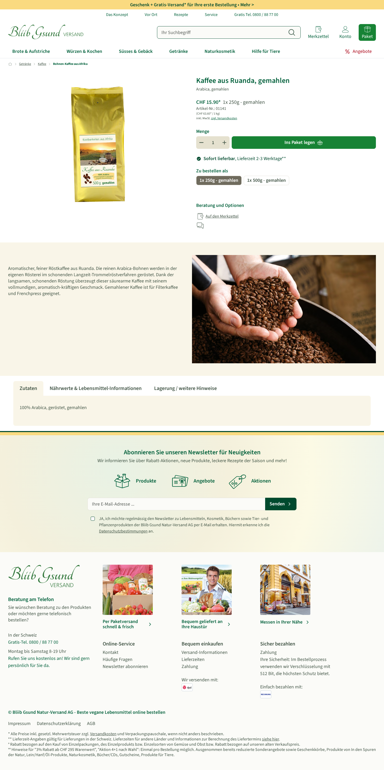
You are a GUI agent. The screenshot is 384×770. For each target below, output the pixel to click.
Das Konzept (117, 15)
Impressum (19, 723)
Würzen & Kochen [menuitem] (84, 51)
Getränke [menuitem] (178, 51)
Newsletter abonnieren (125, 666)
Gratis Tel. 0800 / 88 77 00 (256, 15)
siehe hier (270, 739)
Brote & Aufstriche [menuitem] (31, 51)
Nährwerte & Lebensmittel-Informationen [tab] (96, 388)
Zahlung (190, 666)
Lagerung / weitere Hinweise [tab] (185, 388)
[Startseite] (51, 32)
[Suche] (291, 32)
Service (211, 15)
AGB (91, 723)
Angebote (362, 51)
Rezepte (181, 15)
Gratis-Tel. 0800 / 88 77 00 (33, 642)
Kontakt (110, 652)
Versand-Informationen (205, 652)
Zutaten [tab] (28, 388)
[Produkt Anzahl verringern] (201, 142)
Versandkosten (103, 734)
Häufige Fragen (117, 659)
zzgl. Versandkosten (224, 118)
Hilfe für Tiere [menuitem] (266, 51)
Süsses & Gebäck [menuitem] (136, 51)
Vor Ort (151, 15)
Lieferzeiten (193, 659)
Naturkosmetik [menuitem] (220, 51)
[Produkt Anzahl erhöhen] (224, 142)
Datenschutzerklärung (59, 723)
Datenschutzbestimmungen (123, 531)
